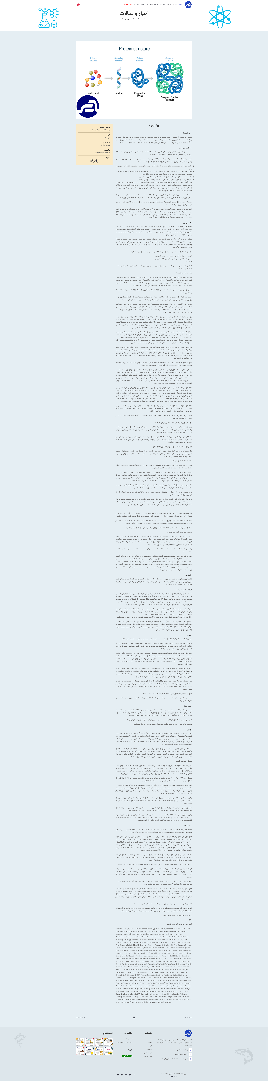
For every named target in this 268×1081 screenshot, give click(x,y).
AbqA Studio (173, 1076)
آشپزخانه (169, 5)
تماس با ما (136, 5)
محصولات (162, 5)
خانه (180, 5)
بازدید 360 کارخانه (127, 5)
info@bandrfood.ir (181, 1054)
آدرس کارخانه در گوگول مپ (124, 1042)
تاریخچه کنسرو (154, 5)
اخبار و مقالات (144, 5)
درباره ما (175, 5)
